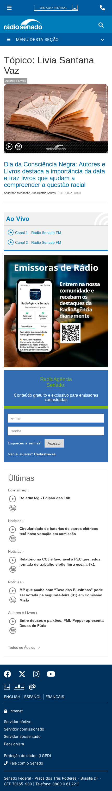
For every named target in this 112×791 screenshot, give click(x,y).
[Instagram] (36, 674)
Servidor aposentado (22, 736)
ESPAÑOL (32, 696)
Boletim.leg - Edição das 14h (45, 498)
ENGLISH (12, 696)
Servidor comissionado (24, 729)
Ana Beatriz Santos (44, 192)
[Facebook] (9, 674)
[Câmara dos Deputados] (8, 687)
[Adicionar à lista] (18, 147)
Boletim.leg (17, 490)
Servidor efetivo (18, 721)
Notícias (14, 521)
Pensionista (14, 744)
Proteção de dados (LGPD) (27, 755)
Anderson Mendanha (17, 192)
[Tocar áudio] (9, 147)
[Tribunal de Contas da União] (31, 687)
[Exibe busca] (101, 25)
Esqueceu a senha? (24, 443)
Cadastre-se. (45, 454)
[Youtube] (49, 674)
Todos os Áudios (22, 647)
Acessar (54, 443)
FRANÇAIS (55, 696)
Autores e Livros (15, 80)
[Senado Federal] (56, 8)
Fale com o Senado (26, 763)
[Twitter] (22, 674)
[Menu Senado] (9, 8)
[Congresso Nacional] (19, 687)
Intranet (15, 711)
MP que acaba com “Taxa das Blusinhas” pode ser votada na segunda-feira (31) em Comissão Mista (61, 595)
